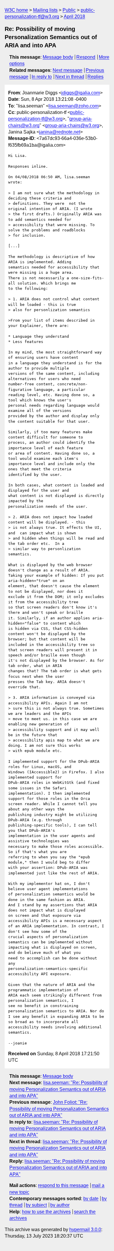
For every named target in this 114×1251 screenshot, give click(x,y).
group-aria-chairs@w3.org (72, 125)
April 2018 (74, 16)
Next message (67, 70)
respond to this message (63, 1185)
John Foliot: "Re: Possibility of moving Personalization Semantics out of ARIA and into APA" (59, 1109)
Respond (85, 57)
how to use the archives (46, 1211)
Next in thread (69, 76)
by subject (36, 1205)
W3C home (16, 10)
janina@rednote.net (59, 131)
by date (91, 1198)
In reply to (42, 76)
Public (69, 10)
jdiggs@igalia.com (80, 92)
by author (60, 1205)
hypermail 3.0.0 (85, 1229)
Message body (58, 57)
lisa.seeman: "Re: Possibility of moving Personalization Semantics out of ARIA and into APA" (58, 1089)
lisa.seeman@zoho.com (74, 105)
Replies (95, 76)
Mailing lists (45, 10)
